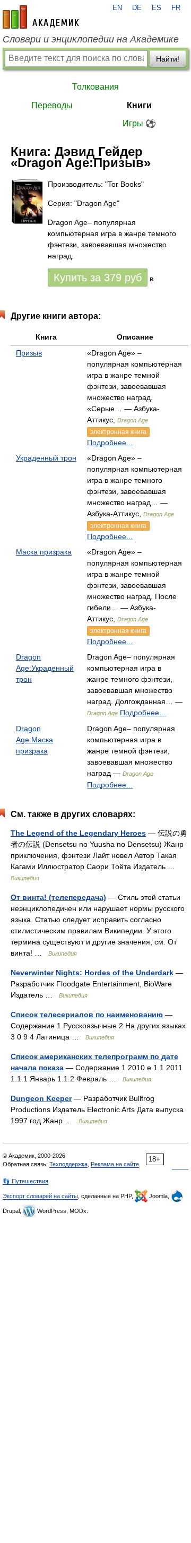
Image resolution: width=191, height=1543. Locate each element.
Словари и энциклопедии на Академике (91, 39)
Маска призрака (44, 552)
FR (175, 8)
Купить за (98, 277)
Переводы (52, 105)
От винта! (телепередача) (58, 897)
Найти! (167, 59)
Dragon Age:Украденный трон (45, 668)
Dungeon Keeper (41, 1098)
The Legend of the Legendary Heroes (78, 833)
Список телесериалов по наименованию (87, 1014)
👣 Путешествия (25, 1181)
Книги (139, 105)
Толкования (95, 86)
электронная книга (118, 432)
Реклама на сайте (115, 1164)
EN (117, 8)
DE (137, 8)
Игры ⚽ (139, 123)
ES (156, 8)
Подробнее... (110, 442)
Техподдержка (68, 1164)
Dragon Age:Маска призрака (34, 739)
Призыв (29, 353)
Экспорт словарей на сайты (40, 1196)
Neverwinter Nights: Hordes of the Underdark (92, 972)
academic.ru (41, 17)
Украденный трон (46, 458)
